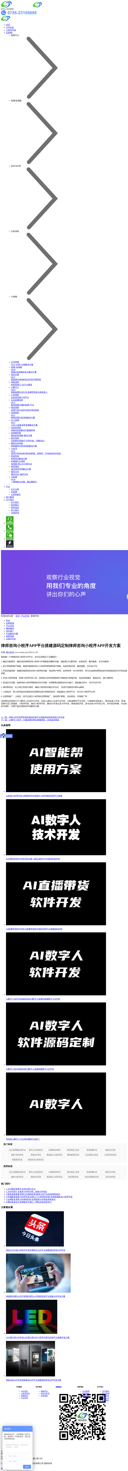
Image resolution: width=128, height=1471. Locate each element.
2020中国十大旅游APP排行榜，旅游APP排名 (26, 1191)
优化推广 (10, 631)
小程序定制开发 (110, 1155)
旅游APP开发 (110, 1150)
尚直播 (14, 492)
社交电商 (85, 1391)
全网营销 (10, 623)
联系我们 (15, 505)
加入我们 (15, 510)
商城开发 (24, 1396)
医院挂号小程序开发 (36, 1159)
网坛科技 (10, 652)
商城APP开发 (36, 1155)
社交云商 (15, 489)
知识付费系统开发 (92, 1177)
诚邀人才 (105, 1398)
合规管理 (15, 513)
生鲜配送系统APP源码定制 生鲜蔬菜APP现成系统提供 (31, 1199)
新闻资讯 (105, 1396)
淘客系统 (85, 1396)
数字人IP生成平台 (36, 1150)
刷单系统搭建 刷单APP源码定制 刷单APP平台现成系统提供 (33, 1194)
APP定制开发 (110, 1177)
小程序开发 (11, 30)
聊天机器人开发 (73, 1150)
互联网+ (9, 33)
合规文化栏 (11, 639)
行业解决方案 (12, 634)
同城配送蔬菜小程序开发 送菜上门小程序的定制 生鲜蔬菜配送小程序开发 (39, 1197)
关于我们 (10, 500)
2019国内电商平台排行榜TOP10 (20, 1189)
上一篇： (32, 717)
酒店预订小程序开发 (54, 1155)
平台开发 (25, 616)
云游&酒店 (15, 494)
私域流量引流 (91, 1150)
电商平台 (44, 1391)
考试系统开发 (73, 1177)
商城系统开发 (17, 1159)
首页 (8, 25)
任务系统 (44, 1396)
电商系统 (10, 636)
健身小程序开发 (17, 1155)
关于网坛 (105, 1391)
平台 (8, 487)
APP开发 (10, 27)
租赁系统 (85, 1393)
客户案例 (10, 497)
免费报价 (59, 1387)
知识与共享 (45, 1393)
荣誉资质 (15, 508)
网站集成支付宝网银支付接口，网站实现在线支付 (29, 1202)
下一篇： (30, 720)
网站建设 (10, 628)
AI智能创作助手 (54, 1150)
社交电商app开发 (91, 1155)
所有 (8, 621)
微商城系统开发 (73, 1155)
